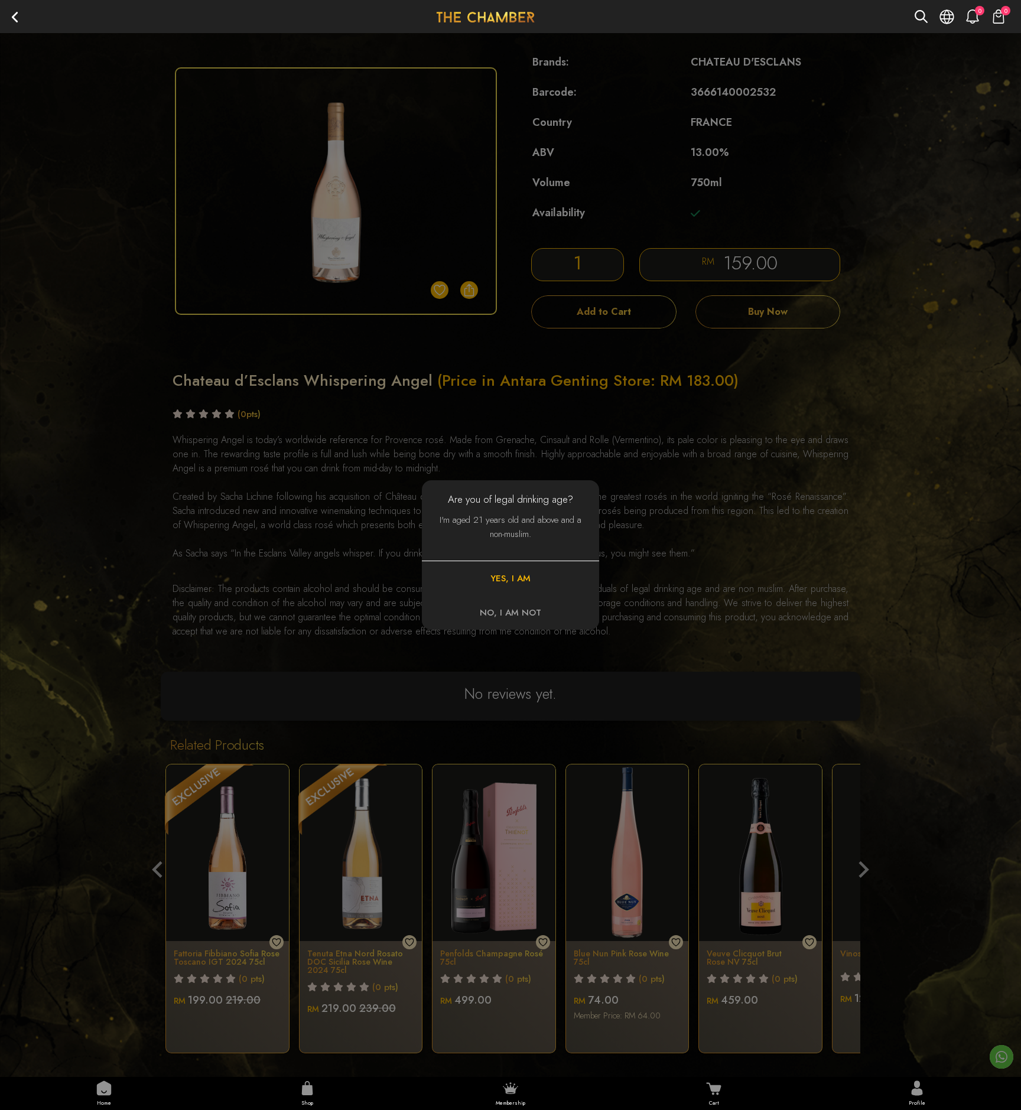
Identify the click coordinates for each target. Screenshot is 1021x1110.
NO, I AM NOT (510, 612)
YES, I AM (510, 578)
